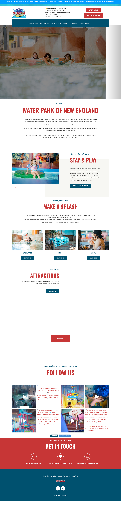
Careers (60, 476)
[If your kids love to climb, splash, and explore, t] (48, 420)
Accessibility (66, 476)
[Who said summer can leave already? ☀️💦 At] (24, 420)
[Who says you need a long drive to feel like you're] (97, 420)
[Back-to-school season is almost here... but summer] (97, 396)
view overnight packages (60, 66)
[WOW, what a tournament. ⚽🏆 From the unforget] (72, 420)
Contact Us (53, 476)
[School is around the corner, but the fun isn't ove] (72, 396)
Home (44, 476)
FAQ (48, 476)
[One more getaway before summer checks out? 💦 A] (48, 396)
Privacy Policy (74, 476)
